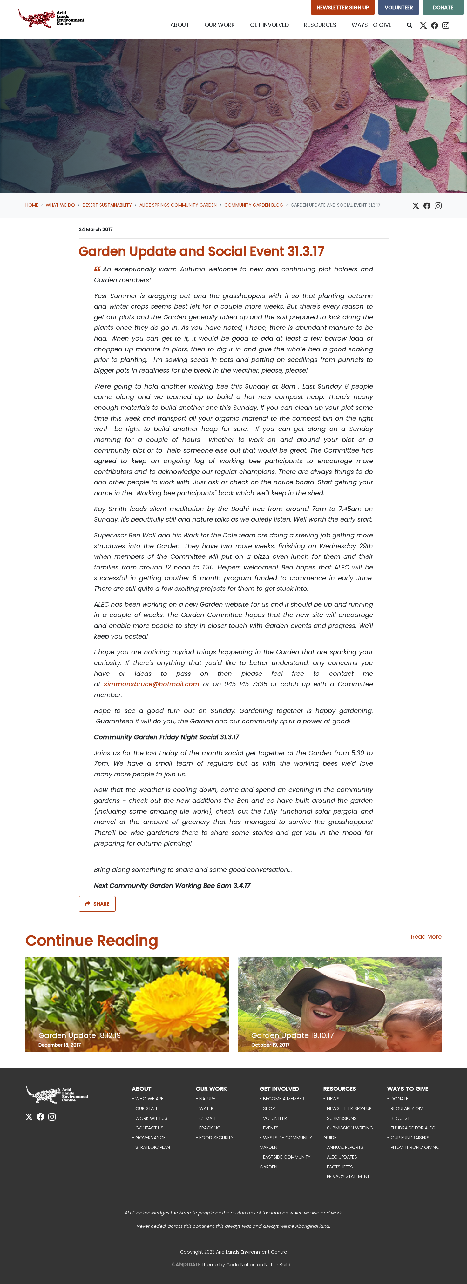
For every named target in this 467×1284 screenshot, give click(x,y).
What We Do (60, 205)
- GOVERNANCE (149, 1137)
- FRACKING (208, 1128)
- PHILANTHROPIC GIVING (413, 1147)
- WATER (204, 1108)
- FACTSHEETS (338, 1167)
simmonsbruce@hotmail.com (152, 684)
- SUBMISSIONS (340, 1118)
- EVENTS (269, 1128)
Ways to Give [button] (372, 25)
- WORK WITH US (149, 1118)
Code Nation (241, 1264)
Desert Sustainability (107, 205)
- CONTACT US (148, 1128)
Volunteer (399, 7)
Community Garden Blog (253, 205)
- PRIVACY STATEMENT (346, 1176)
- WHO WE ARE (147, 1098)
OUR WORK (211, 1089)
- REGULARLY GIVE (406, 1108)
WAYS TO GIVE (407, 1089)
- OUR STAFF (145, 1108)
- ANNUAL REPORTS (343, 1147)
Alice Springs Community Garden (178, 205)
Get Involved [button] (269, 25)
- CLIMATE (206, 1118)
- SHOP (267, 1108)
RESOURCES (339, 1089)
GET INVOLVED (279, 1089)
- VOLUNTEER (273, 1118)
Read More (426, 937)
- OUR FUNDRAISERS (408, 1137)
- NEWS (331, 1098)
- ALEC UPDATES (340, 1157)
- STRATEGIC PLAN (151, 1147)
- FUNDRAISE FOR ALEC (411, 1128)
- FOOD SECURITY (214, 1137)
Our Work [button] (220, 25)
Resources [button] (320, 25)
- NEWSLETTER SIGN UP (347, 1108)
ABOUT (142, 1089)
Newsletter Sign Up (343, 7)
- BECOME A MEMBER (282, 1098)
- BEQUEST (398, 1118)
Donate (443, 7)
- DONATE (397, 1098)
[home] (53, 19)
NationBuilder (279, 1264)
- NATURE (205, 1098)
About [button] (179, 25)
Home (31, 205)
